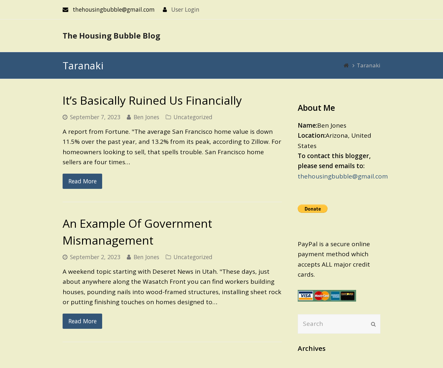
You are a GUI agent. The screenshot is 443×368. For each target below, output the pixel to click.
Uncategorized (193, 117)
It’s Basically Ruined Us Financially (152, 100)
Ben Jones (146, 117)
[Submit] (373, 324)
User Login (185, 9)
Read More (82, 181)
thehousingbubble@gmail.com (343, 176)
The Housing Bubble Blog (111, 35)
